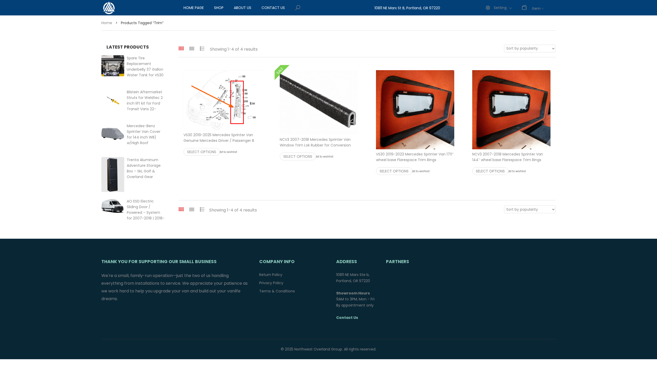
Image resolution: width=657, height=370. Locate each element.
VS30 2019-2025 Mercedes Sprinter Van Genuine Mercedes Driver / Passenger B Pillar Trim (222, 140)
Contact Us (273, 7)
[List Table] (202, 48)
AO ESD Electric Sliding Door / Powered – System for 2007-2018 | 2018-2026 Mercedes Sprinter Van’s (146, 218)
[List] (192, 48)
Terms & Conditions (277, 291)
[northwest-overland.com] (129, 7)
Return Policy (270, 274)
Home (106, 22)
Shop (219, 7)
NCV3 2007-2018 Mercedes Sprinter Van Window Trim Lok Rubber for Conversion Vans (319, 145)
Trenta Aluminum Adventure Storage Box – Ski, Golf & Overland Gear (144, 171)
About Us (242, 7)
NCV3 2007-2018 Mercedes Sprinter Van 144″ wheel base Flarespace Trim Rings (511, 160)
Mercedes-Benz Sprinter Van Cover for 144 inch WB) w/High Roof (146, 137)
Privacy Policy (271, 282)
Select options (201, 151)
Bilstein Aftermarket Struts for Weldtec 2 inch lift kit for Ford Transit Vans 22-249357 (145, 103)
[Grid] (181, 48)
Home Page (193, 7)
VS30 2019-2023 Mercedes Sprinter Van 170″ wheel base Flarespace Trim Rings (415, 160)
